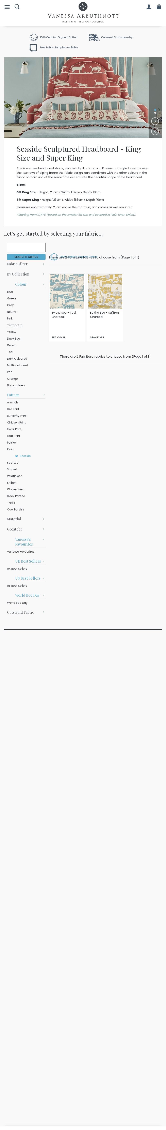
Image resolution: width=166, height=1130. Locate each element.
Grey (10, 305)
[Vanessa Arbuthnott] (83, 12)
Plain (10, 449)
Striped (12, 469)
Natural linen (16, 385)
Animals (12, 402)
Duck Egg (13, 339)
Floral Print (14, 429)
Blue (10, 292)
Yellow (11, 332)
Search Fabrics (26, 257)
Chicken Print (16, 422)
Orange (12, 379)
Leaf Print (13, 436)
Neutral (12, 312)
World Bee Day (17, 603)
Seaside (25, 456)
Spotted (12, 463)
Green (11, 298)
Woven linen (15, 489)
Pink (10, 318)
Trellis (11, 503)
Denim (11, 345)
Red (9, 372)
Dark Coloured (17, 359)
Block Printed (16, 496)
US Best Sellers (17, 586)
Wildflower (14, 476)
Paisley (12, 443)
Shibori (11, 483)
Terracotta (14, 325)
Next (155, 121)
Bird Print (13, 409)
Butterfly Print (16, 416)
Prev (155, 131)
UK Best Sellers (17, 569)
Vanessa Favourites (20, 552)
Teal (10, 352)
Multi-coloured (17, 365)
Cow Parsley (15, 509)
